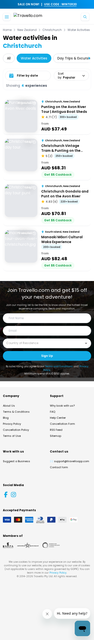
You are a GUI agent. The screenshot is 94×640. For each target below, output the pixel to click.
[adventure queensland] (28, 545)
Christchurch (52, 30)
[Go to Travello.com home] (27, 17)
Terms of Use (12, 436)
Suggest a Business (16, 461)
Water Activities (78, 30)
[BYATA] (8, 545)
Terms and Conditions (59, 366)
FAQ (52, 412)
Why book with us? (62, 406)
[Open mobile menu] (7, 17)
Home (7, 30)
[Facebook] (6, 494)
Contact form (59, 467)
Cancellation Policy (16, 430)
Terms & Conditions (16, 412)
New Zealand (27, 30)
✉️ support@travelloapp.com (69, 461)
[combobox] (43, 343)
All (9, 58)
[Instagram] (13, 494)
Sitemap (55, 436)
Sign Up (47, 356)
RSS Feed (56, 430)
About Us (9, 406)
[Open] (86, 343)
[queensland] (51, 545)
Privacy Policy (12, 424)
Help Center (58, 418)
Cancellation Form (62, 424)
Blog (6, 418)
